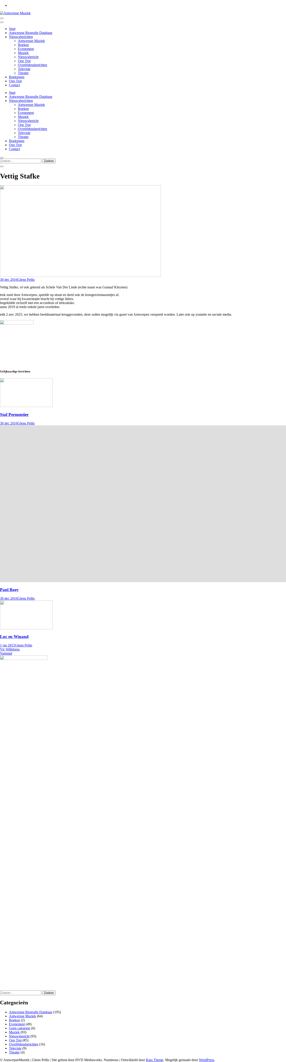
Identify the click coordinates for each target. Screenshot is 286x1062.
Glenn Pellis (26, 279)
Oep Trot (24, 61)
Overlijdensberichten (32, 65)
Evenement (26, 49)
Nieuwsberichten (21, 37)
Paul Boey (9, 589)
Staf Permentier (14, 414)
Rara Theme (154, 1060)
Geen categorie (19, 1028)
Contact (14, 85)
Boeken (23, 45)
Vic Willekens (10, 649)
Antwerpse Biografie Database (30, 33)
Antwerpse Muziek (31, 41)
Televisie (24, 69)
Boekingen (16, 77)
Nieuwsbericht (28, 57)
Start (12, 29)
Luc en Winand (14, 636)
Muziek (23, 53)
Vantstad (6, 653)
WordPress (206, 1060)
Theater (23, 73)
